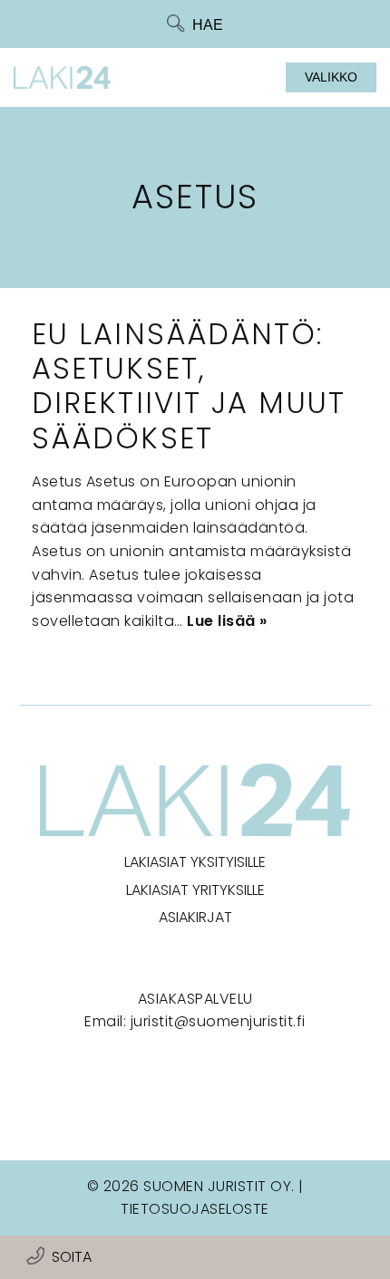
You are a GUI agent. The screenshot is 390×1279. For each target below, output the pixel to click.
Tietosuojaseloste (195, 1208)
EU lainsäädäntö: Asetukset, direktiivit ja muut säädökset (189, 385)
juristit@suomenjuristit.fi (218, 1021)
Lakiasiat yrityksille (195, 890)
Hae (207, 25)
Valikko (331, 77)
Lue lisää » (227, 621)
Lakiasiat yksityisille (195, 861)
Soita (72, 1256)
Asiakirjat (195, 917)
